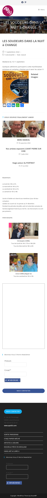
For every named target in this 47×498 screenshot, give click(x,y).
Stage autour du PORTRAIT (23, 163)
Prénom (8, 361)
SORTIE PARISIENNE (11, 434)
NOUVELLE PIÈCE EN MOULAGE (15, 447)
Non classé (21, 55)
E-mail (8, 370)
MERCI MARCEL (23, 140)
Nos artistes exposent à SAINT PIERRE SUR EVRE (23, 150)
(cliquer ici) (28, 274)
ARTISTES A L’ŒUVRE (11, 443)
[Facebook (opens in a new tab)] (22, 2)
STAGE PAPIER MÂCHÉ (12, 439)
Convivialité (9, 55)
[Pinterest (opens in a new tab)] (25, 2)
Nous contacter (23, 391)
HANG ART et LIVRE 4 (11, 451)
